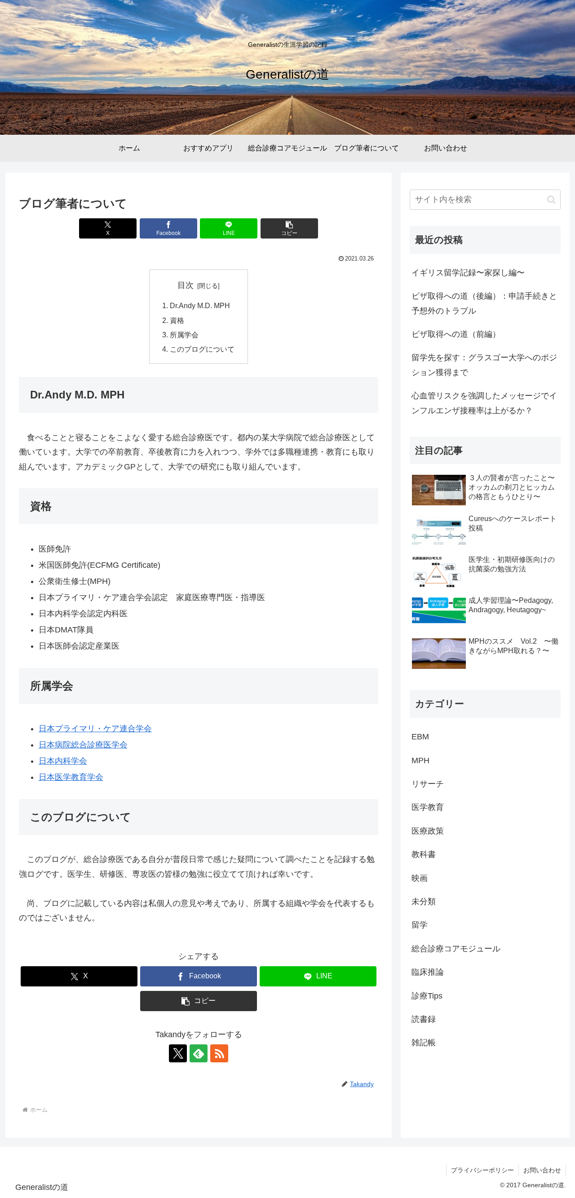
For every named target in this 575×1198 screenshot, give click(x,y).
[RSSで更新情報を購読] (219, 1053)
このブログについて (202, 349)
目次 (185, 285)
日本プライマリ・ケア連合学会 (95, 728)
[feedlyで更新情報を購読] (199, 1053)
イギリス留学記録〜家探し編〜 (468, 272)
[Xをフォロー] (178, 1053)
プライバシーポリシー (482, 1170)
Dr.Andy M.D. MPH (200, 305)
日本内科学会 (63, 760)
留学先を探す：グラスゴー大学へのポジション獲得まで (484, 364)
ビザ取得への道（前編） (455, 334)
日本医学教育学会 (71, 777)
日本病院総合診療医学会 (83, 744)
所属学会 (184, 335)
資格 (177, 320)
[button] (289, 228)
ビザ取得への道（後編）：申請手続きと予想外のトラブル (484, 303)
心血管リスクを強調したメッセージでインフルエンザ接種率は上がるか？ (484, 403)
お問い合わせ (542, 1170)
